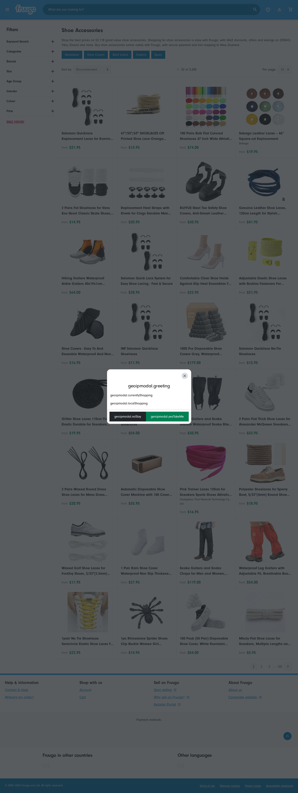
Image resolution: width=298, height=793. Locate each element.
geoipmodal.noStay (127, 416)
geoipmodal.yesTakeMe (167, 416)
